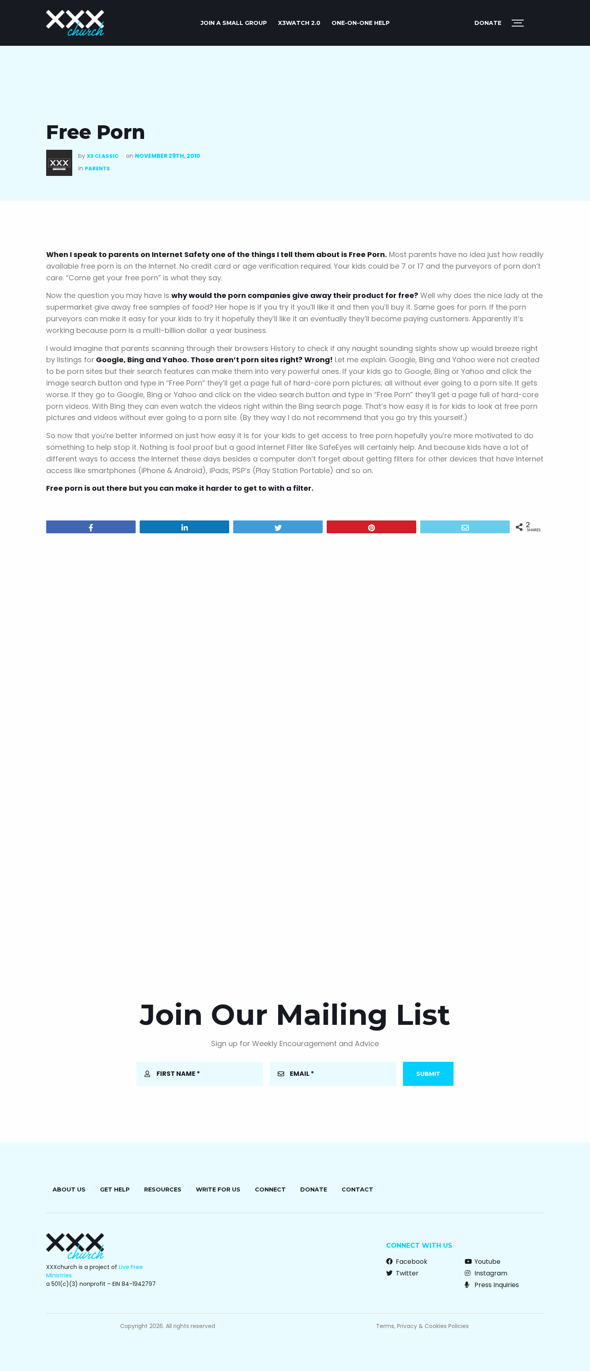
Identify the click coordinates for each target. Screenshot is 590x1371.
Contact (357, 1189)
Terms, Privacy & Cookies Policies (422, 1326)
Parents (97, 168)
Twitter (406, 1273)
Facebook (410, 1261)
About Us (69, 1189)
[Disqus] (295, 642)
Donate (487, 23)
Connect (270, 1189)
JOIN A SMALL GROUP (234, 23)
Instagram (490, 1273)
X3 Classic (102, 156)
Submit (428, 1073)
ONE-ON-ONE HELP (361, 23)
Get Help (115, 1189)
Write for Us (218, 1189)
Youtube (486, 1261)
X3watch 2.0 (299, 23)
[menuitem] (234, 23)
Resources (162, 1189)
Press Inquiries (496, 1284)
